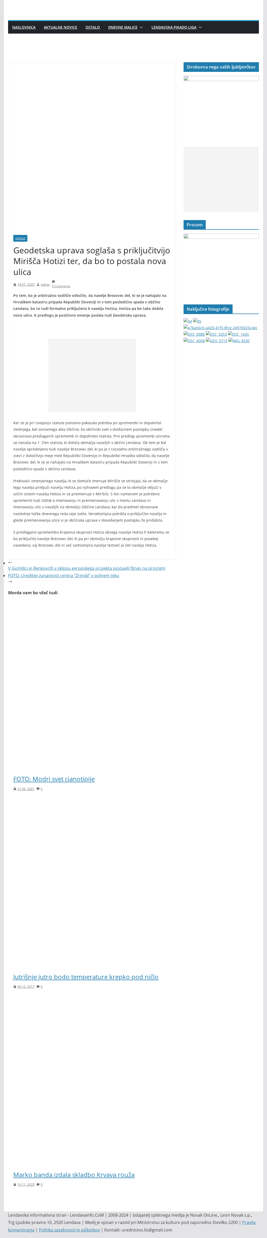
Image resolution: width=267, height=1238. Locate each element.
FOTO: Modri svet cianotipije (54, 778)
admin (45, 284)
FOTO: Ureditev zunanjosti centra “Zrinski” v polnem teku (63, 575)
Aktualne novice (60, 27)
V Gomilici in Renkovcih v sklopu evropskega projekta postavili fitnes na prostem (86, 568)
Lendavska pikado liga (173, 27)
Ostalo (93, 27)
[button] (140, 27)
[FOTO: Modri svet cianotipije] (92, 606)
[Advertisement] (92, 375)
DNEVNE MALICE (122, 27)
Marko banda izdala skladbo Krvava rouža (74, 1174)
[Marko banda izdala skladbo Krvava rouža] (92, 1001)
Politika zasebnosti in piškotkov (69, 1230)
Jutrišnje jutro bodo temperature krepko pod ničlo (86, 976)
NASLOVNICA (23, 27)
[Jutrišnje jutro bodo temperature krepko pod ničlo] (92, 803)
